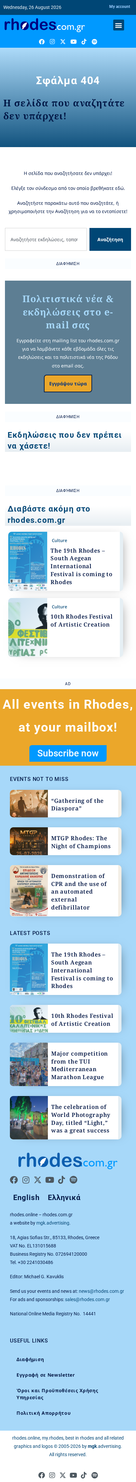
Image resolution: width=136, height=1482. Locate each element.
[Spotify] (94, 41)
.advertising (104, 1446)
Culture (59, 540)
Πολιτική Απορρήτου (44, 1413)
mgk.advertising (52, 1223)
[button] (118, 25)
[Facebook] (42, 41)
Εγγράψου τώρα (68, 383)
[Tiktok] (84, 41)
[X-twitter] (63, 41)
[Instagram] (52, 41)
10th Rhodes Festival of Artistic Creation (82, 620)
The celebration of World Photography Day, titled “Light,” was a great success (81, 1118)
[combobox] (46, 239)
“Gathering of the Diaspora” (77, 804)
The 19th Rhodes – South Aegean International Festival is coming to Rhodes (82, 566)
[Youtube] (73, 41)
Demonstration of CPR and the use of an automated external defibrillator (79, 891)
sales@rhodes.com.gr (87, 1299)
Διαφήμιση (30, 1359)
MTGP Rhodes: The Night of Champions (81, 842)
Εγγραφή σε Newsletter (46, 1375)
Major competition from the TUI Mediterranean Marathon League (79, 1065)
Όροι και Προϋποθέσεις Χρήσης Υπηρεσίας (57, 1393)
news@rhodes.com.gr (101, 1291)
